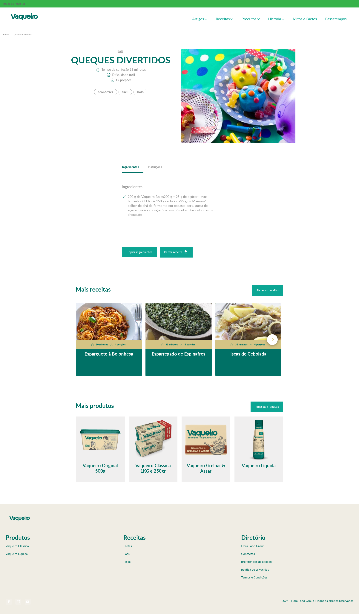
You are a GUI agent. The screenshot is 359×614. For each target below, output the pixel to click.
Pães (126, 553)
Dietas (127, 546)
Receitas (223, 19)
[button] (206, 18)
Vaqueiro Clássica (17, 546)
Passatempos (336, 19)
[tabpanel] (179, 201)
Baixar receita (173, 252)
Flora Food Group (252, 546)
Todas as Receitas (14, 3)
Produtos (249, 19)
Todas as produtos (267, 406)
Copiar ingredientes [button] (139, 252)
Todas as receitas (268, 290)
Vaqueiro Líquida (17, 553)
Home (6, 34)
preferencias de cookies (256, 561)
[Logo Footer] (20, 516)
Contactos (248, 553)
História (274, 19)
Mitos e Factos (305, 19)
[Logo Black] (24, 12)
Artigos (198, 19)
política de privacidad (255, 569)
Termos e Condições (254, 577)
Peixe (127, 561)
